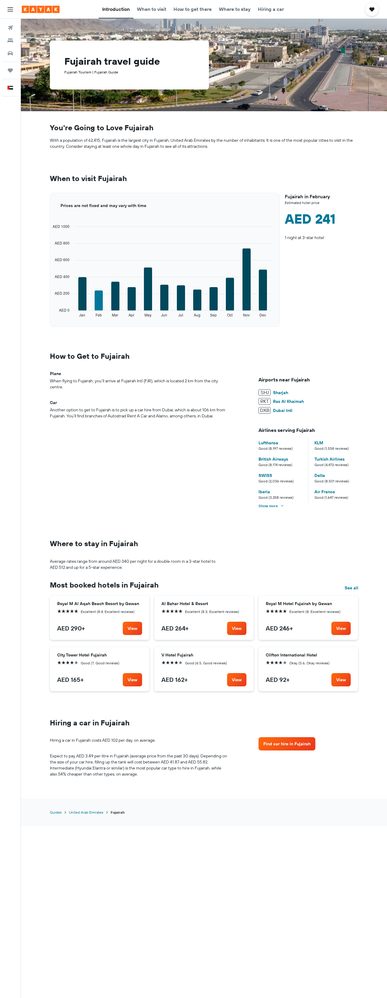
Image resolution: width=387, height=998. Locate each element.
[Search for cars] (10, 53)
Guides (56, 812)
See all (351, 588)
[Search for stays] (10, 40)
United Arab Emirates (86, 812)
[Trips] (10, 70)
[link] (132, 628)
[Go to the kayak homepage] (41, 9)
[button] (10, 9)
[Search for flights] (10, 28)
